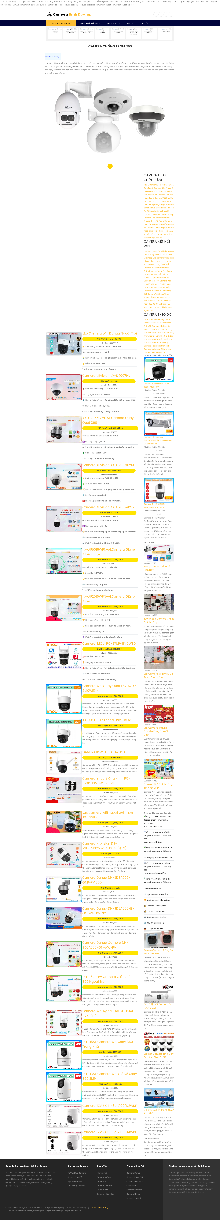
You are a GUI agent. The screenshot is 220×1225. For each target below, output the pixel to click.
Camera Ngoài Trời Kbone (160, 271)
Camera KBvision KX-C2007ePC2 (108, 507)
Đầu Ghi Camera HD (154, 923)
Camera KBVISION (134, 1177)
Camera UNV (132, 1185)
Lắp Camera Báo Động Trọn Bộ (157, 319)
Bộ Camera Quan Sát (153, 826)
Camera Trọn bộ (133, 1198)
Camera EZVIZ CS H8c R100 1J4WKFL (110, 1132)
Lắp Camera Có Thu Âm (156, 894)
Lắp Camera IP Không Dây (157, 900)
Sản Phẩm (131, 23)
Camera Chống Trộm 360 (110, 46)
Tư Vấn (145, 23)
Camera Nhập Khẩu (105, 1194)
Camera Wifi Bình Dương (90, 23)
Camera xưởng (104, 1177)
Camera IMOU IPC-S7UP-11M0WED (109, 643)
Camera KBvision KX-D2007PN (106, 375)
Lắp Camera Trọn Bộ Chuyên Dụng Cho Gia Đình (156, 731)
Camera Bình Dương (99, 1207)
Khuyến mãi (102, 1173)
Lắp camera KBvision (153, 842)
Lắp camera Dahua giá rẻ (155, 873)
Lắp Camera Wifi (74, 1181)
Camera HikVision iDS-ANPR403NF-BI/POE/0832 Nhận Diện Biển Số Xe (158, 440)
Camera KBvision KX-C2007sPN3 (108, 465)
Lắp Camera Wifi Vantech (155, 287)
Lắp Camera (68, 14)
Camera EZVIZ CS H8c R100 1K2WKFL (110, 1106)
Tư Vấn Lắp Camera (76, 1185)
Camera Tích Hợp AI (154, 911)
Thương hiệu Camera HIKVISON (158, 857)
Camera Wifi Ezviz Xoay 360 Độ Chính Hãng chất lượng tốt (157, 304)
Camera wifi (102, 1189)
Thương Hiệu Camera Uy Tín (61, 23)
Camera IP (101, 1181)
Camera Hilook (133, 1194)
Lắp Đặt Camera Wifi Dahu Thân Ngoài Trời (157, 294)
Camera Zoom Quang (155, 905)
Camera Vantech (134, 1189)
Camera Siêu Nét (104, 1185)
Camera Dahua (133, 1173)
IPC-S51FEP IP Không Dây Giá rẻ (106, 720)
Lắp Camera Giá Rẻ (152, 888)
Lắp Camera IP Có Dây (155, 917)
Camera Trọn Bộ (113, 23)
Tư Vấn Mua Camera (76, 1173)
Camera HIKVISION (134, 1181)
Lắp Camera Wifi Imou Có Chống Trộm (157, 267)
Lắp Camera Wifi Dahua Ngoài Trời (109, 333)
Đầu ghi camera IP (153, 928)
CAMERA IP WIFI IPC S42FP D (103, 752)
